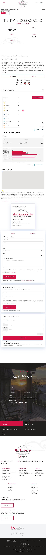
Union (13, 201)
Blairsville (17, 201)
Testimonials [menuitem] (33, 489)
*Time (4, 253)
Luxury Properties (30, 429)
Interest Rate (5, 331)
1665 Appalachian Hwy (8, 477)
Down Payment (5, 327)
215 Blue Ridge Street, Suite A (10, 472)
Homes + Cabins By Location (10, 429)
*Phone (10, 395)
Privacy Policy (14, 272)
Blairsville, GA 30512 (6, 473)
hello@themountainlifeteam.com (25, 473)
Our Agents (19, 225)
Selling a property (23, 402)
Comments (25, 395)
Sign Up (41, 2)
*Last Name (11, 390)
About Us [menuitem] (33, 486)
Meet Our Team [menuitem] (34, 487)
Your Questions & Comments (8, 258)
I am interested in (12, 400)
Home (3, 201)
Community (5, 424)
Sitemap (33, 540)
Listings (6, 201)
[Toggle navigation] (4, 2)
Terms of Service (29, 280)
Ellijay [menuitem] (9, 489)
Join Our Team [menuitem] (34, 493)
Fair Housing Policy (27, 540)
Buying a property (14, 402)
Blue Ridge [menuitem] (10, 487)
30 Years (9, 320)
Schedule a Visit (33, 233)
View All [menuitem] (10, 490)
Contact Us (15, 225)
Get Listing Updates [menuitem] (39, 473)
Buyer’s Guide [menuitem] (38, 475)
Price (4, 323)
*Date (4, 248)
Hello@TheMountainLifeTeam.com (31, 461)
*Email (25, 390)
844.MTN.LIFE (17, 222)
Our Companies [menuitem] (34, 490)
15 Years (14, 320)
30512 (21, 201)
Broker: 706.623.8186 (23, 472)
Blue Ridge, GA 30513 (6, 479)
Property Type (29, 424)
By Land (4, 434)
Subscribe (9, 307)
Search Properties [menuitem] (39, 470)
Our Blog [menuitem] (33, 492)
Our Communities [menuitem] (38, 472)
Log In (37, 2)
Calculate (23, 338)
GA (10, 201)
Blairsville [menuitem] (10, 486)
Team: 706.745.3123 (23, 470)
